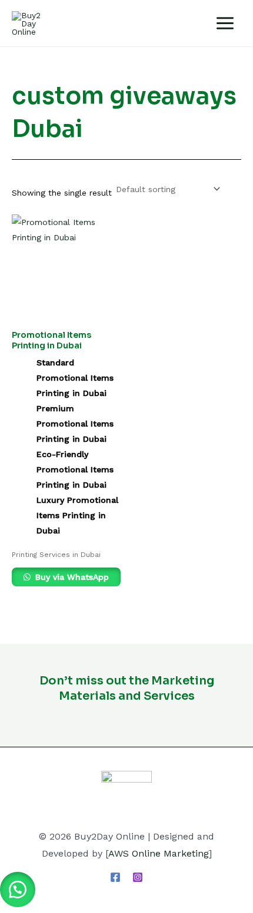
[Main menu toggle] (225, 23)
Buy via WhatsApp (70, 577)
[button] (17, 889)
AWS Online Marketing (158, 853)
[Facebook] (115, 877)
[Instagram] (137, 877)
